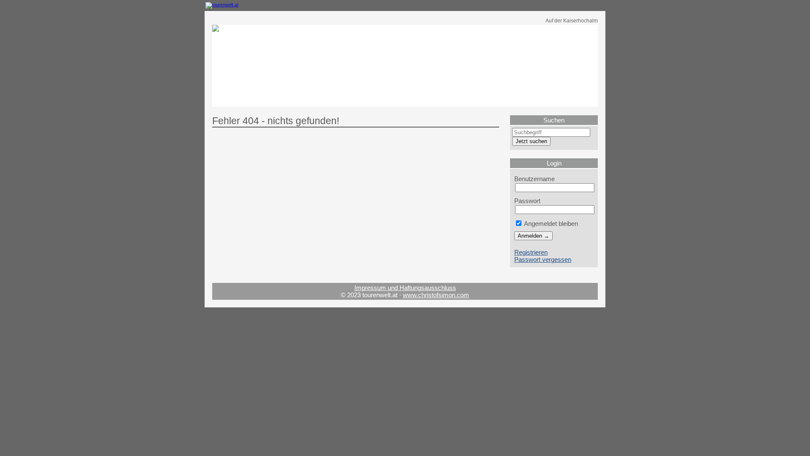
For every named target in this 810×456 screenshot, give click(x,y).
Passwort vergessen (542, 259)
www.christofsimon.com (436, 295)
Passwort (527, 200)
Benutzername (534, 178)
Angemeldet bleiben (550, 223)
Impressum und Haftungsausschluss (405, 287)
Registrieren (531, 252)
